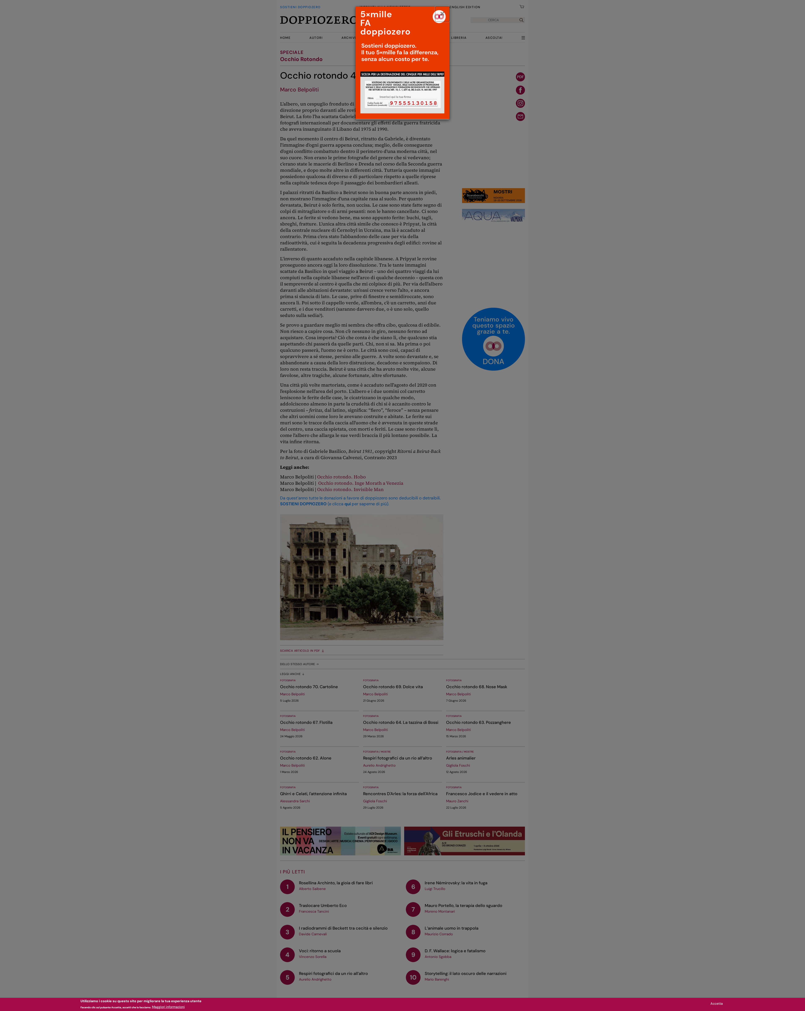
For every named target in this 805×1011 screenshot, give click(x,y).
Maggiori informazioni (168, 1007)
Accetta (716, 1003)
